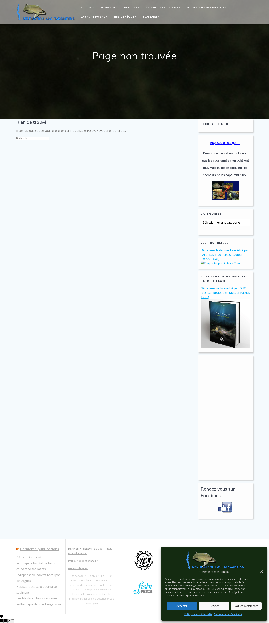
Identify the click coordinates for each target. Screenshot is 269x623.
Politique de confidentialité (198, 614)
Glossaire (150, 16)
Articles (130, 7)
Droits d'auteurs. (77, 553)
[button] (262, 571)
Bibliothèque (123, 16)
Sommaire (108, 7)
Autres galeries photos (205, 7)
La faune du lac (93, 16)
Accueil (86, 7)
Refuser (214, 605)
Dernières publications (39, 549)
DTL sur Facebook (29, 557)
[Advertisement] (225, 417)
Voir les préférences (246, 605)
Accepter (181, 605)
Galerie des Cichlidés (161, 7)
